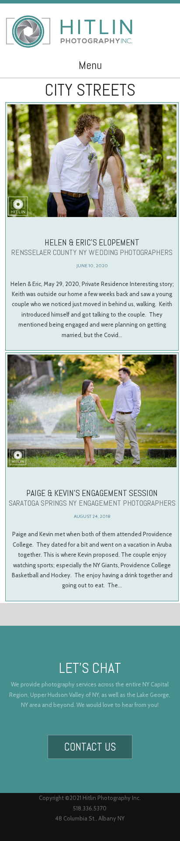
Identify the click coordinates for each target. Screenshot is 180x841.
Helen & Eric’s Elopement (92, 247)
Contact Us (90, 747)
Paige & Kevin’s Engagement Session (92, 498)
